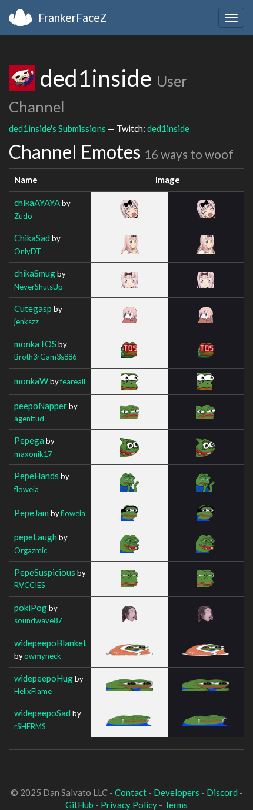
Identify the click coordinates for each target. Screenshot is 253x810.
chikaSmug (34, 273)
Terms (176, 804)
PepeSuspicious (44, 572)
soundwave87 (38, 620)
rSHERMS (30, 726)
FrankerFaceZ (72, 17)
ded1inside (168, 128)
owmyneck (42, 655)
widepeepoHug (43, 678)
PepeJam (31, 512)
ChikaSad (32, 238)
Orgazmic (30, 550)
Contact (131, 792)
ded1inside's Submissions (57, 128)
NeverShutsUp (38, 286)
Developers (176, 792)
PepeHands (36, 475)
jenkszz (26, 321)
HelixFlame (33, 691)
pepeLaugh (35, 537)
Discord (222, 792)
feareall (72, 381)
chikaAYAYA (37, 202)
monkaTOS (35, 343)
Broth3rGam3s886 (45, 356)
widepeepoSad (42, 713)
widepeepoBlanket (50, 643)
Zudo (23, 216)
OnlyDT (27, 251)
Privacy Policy (129, 804)
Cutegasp (33, 308)
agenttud (29, 418)
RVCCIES (29, 585)
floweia (26, 489)
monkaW (31, 381)
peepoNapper (40, 405)
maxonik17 (33, 454)
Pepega (29, 440)
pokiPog (30, 607)
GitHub (79, 804)
